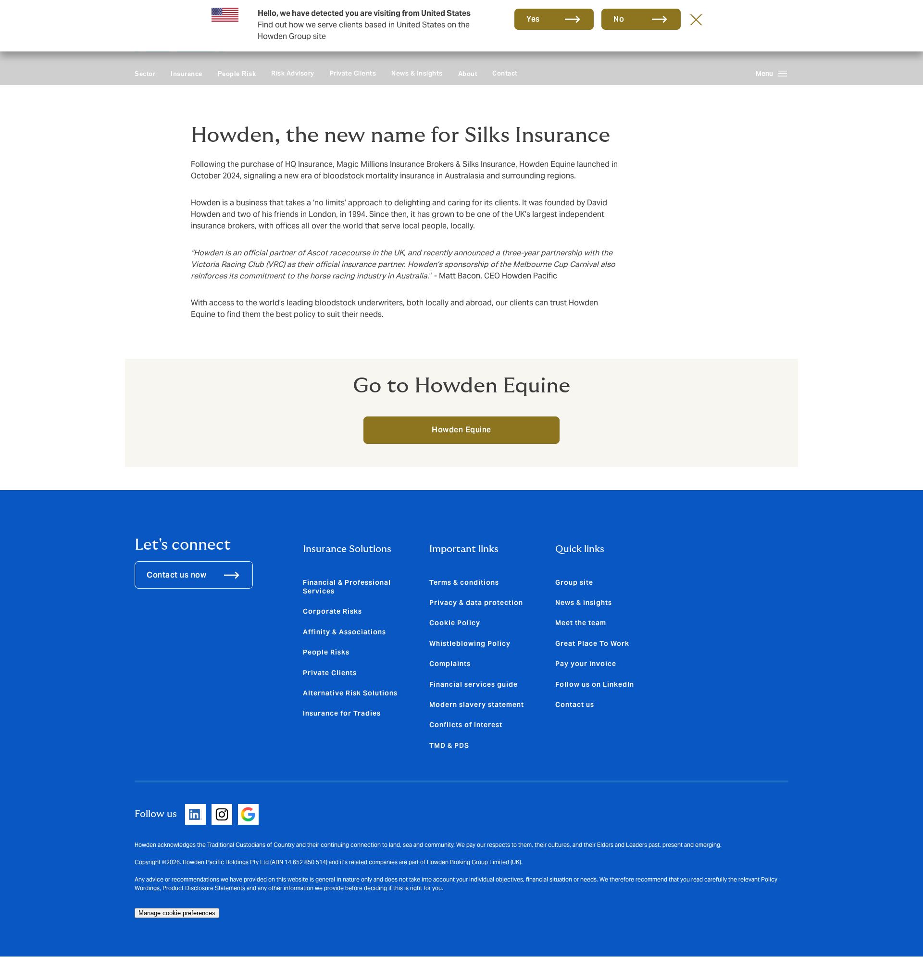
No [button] (618, 19)
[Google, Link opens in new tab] (248, 814)
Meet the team (580, 622)
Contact (505, 73)
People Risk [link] (237, 73)
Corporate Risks (332, 611)
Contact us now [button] (176, 575)
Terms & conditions (464, 582)
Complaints (450, 663)
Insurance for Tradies (342, 713)
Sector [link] (145, 73)
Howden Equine (461, 430)
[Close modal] (696, 19)
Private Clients (353, 73)
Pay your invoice (585, 663)
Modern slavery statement (476, 704)
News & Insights (417, 73)
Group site (574, 582)
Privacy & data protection (476, 602)
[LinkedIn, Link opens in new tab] (195, 814)
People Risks (326, 652)
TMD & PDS (449, 745)
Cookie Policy (454, 622)
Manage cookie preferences (176, 913)
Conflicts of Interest (465, 724)
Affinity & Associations (344, 632)
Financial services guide (473, 684)
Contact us (574, 704)
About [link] (467, 73)
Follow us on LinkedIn (594, 684)
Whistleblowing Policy (470, 643)
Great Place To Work (592, 643)
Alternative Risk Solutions (350, 693)
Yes (533, 19)
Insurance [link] (186, 73)
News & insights (583, 602)
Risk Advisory (292, 73)
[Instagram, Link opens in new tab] (222, 814)
